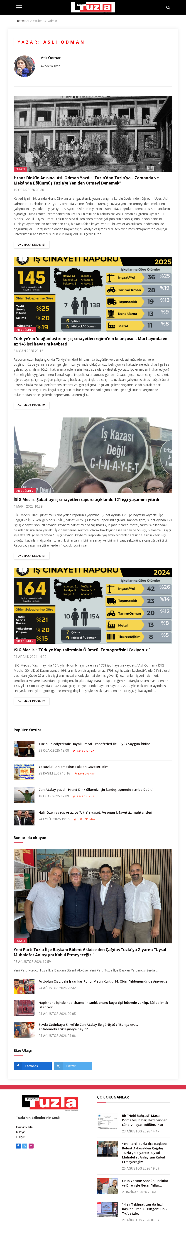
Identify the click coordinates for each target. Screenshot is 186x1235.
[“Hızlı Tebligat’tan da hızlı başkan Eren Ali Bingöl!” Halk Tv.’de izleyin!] (107, 1209)
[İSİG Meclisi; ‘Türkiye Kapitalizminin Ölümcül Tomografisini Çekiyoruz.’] (93, 606)
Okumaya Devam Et (31, 245)
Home (20, 21)
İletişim (21, 1136)
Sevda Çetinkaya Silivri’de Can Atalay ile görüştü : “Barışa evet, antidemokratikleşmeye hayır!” (88, 1026)
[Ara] (167, 7)
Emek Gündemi (24, 329)
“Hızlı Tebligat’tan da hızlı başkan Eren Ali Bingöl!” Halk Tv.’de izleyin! (144, 1209)
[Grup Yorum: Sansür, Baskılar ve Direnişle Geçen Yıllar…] (107, 1186)
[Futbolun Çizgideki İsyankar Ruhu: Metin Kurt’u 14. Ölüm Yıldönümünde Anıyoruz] (24, 986)
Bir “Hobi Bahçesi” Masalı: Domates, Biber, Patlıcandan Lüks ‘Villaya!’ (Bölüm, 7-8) (144, 1120)
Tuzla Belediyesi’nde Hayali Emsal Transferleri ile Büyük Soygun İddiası (95, 744)
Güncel (20, 169)
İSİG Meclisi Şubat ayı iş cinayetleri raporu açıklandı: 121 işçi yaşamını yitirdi (86, 499)
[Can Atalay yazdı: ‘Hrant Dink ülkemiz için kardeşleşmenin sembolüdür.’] (24, 795)
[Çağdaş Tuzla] (93, 7)
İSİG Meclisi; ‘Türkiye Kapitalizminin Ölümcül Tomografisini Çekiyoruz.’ (82, 649)
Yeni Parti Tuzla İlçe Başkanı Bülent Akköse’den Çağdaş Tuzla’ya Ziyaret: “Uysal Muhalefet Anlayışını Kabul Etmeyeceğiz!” (90, 952)
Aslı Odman (51, 57)
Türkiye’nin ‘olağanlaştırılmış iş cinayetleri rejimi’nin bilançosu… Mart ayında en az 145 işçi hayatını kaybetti (90, 341)
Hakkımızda (24, 1127)
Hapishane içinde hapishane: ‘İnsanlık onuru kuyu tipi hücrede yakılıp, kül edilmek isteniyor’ (103, 1004)
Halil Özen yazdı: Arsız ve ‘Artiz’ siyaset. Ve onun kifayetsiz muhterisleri (95, 812)
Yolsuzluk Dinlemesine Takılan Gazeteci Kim (73, 767)
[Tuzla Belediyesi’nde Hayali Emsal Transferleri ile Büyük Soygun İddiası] (24, 749)
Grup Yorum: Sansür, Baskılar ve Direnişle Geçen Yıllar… (145, 1183)
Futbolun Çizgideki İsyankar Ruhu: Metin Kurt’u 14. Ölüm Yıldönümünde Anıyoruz (103, 981)
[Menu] (19, 7)
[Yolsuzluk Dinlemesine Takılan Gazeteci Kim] (24, 772)
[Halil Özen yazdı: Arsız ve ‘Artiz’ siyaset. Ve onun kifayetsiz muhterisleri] (24, 817)
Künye (20, 1132)
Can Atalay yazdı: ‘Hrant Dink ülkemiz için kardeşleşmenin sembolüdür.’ (95, 789)
